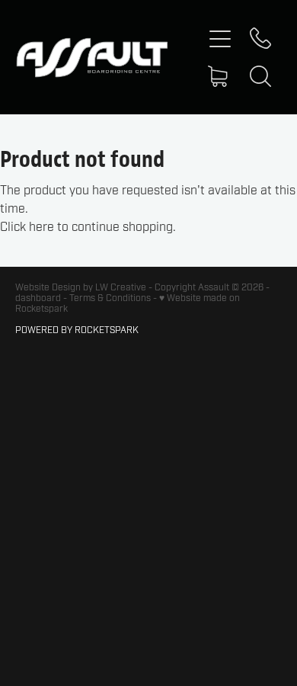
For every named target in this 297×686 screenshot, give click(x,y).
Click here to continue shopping (86, 227)
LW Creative (120, 287)
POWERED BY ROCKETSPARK (77, 330)
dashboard (38, 298)
